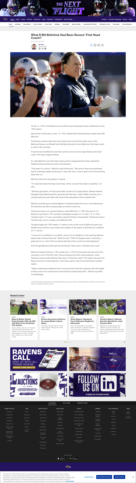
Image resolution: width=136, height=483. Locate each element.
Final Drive (60, 422)
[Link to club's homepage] (5, 19)
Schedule (97, 411)
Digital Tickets (78, 434)
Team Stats (27, 417)
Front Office (27, 423)
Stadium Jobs (9, 423)
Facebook (113, 422)
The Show (60, 425)
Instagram (113, 428)
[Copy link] (102, 45)
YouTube (113, 434)
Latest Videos (60, 411)
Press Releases (43, 442)
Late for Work (43, 417)
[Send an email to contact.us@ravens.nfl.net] (45, 48)
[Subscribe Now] (38, 359)
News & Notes (43, 430)
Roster (26, 411)
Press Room (43, 448)
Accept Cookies (119, 477)
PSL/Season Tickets (79, 417)
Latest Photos (43, 414)
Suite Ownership (79, 428)
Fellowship (9, 420)
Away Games (79, 431)
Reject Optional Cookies (104, 477)
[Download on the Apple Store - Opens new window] (61, 458)
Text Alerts (79, 437)
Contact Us (9, 411)
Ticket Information (79, 411)
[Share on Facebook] (91, 46)
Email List (113, 416)
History (26, 426)
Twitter (113, 425)
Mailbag (43, 423)
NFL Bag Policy (97, 436)
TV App (113, 419)
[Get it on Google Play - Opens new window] (74, 459)
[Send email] (98, 46)
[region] (68, 477)
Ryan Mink (41, 44)
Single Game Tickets (79, 420)
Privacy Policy (70, 481)
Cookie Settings (88, 477)
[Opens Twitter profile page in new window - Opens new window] (42, 48)
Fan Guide (97, 433)
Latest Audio (60, 414)
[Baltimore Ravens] (68, 467)
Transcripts (43, 445)
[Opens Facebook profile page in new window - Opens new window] (39, 48)
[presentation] (125, 342)
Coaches (27, 420)
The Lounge (60, 436)
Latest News (43, 411)
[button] (65, 342)
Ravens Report (60, 428)
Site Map (9, 440)
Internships (9, 417)
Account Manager (79, 414)
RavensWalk (98, 439)
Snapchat (113, 431)
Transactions (27, 414)
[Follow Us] (97, 385)
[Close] (133, 477)
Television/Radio (60, 443)
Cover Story (43, 420)
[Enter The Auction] (38, 385)
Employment (9, 414)
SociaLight (43, 426)
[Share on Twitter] (95, 46)
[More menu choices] (74, 19)
